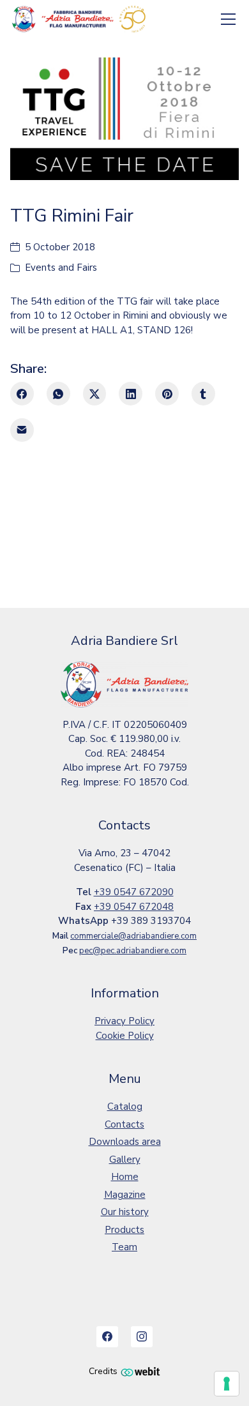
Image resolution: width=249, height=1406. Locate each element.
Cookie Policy (125, 1035)
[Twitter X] (95, 393)
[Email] (22, 430)
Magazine (125, 1194)
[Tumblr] (203, 393)
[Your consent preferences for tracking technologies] (227, 1384)
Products (124, 1229)
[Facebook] (22, 393)
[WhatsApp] (58, 393)
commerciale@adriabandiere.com (133, 936)
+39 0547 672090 (134, 892)
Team (124, 1247)
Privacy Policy (124, 1021)
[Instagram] (142, 1337)
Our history (125, 1212)
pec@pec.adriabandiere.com (132, 950)
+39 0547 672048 (134, 906)
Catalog (124, 1106)
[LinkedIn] (130, 393)
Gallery (124, 1159)
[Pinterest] (167, 393)
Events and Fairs (61, 267)
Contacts (124, 1124)
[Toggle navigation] (228, 19)
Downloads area (125, 1141)
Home (125, 1176)
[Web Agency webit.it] (140, 1371)
